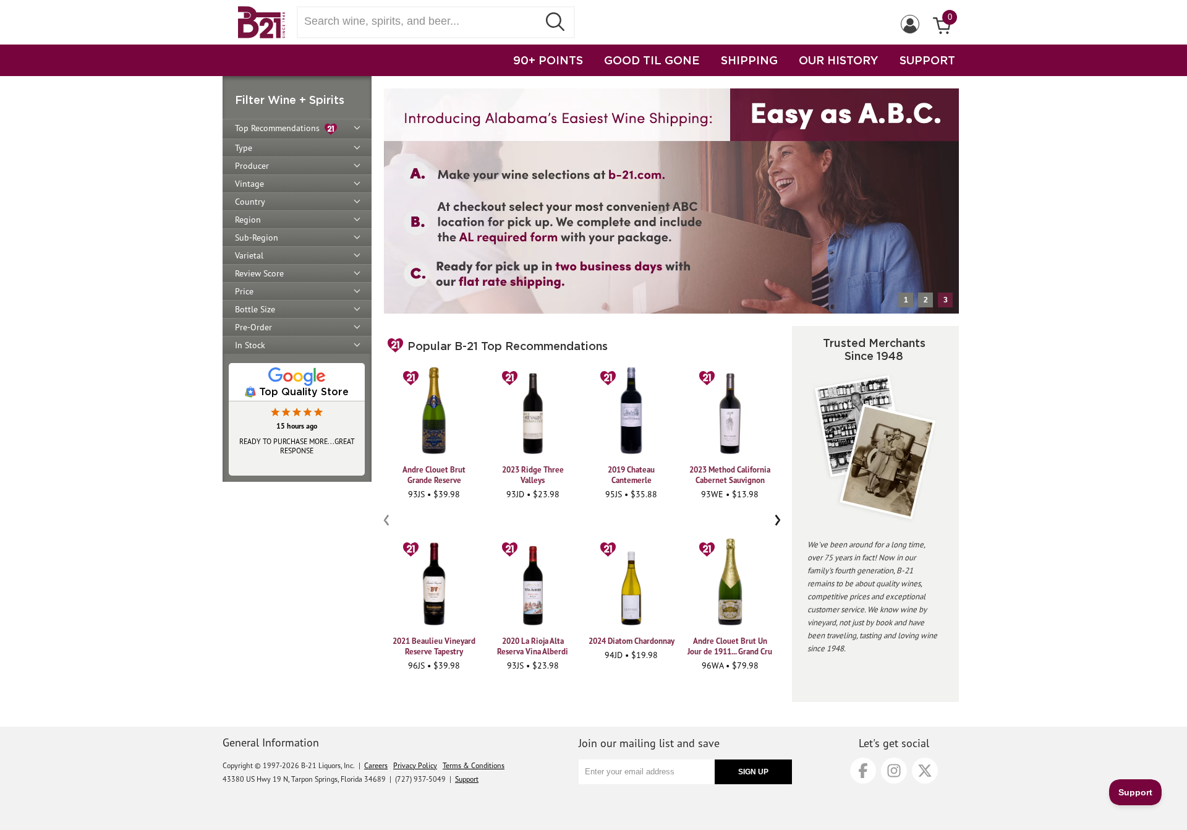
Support (467, 779)
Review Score (259, 273)
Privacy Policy (415, 765)
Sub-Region (256, 237)
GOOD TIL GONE (652, 60)
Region (248, 219)
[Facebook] (863, 771)
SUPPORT (927, 60)
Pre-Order (253, 327)
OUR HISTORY (839, 60)
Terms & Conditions (473, 765)
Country (250, 201)
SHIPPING (749, 60)
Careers (376, 765)
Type (243, 147)
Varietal (249, 255)
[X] (925, 771)
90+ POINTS (548, 60)
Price (244, 291)
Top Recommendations (280, 128)
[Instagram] (894, 771)
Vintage (249, 183)
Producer (252, 165)
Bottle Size (255, 309)
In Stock (250, 345)
